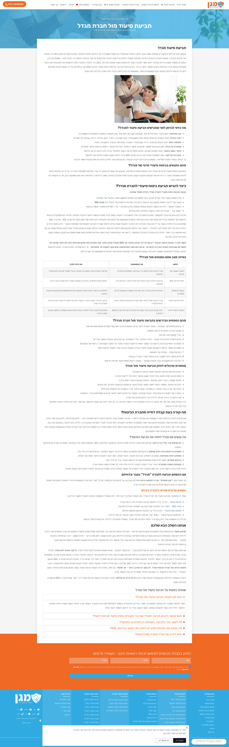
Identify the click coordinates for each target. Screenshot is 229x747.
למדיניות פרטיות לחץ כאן (175, 733)
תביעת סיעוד (122, 30)
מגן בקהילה (209, 718)
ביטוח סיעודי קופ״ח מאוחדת (117, 710)
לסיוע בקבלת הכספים (209, 741)
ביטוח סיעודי (151, 694)
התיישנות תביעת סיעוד (171, 515)
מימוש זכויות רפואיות (206, 710)
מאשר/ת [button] (179, 740)
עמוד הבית (210, 700)
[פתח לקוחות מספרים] (105, 4)
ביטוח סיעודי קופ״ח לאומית (118, 707)
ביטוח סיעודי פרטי (149, 703)
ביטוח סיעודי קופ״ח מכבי (118, 703)
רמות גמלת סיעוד (91, 694)
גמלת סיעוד (152, 707)
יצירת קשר (65, 694)
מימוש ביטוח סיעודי (172, 510)
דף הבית (132, 30)
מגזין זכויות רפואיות (108, 19)
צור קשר (211, 732)
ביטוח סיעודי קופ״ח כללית (118, 700)
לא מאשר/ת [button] (163, 740)
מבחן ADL (176, 506)
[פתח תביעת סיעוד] (162, 4)
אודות (212, 728)
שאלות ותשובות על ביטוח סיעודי (144, 721)
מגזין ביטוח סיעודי (122, 19)
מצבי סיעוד (152, 710)
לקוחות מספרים (208, 725)
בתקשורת (210, 721)
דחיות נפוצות (151, 718)
